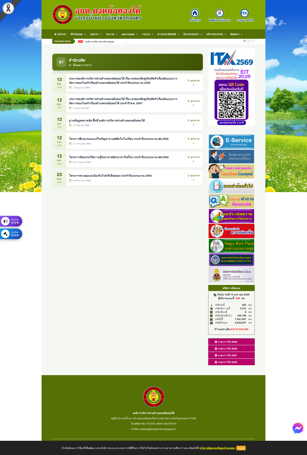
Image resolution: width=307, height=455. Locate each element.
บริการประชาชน (214, 34)
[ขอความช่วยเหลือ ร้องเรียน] (231, 171)
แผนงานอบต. (128, 34)
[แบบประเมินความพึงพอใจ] (231, 215)
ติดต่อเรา (234, 34)
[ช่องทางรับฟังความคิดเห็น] (231, 230)
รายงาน (146, 34)
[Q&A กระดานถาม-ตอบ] (231, 200)
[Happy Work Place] (231, 245)
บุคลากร (94, 34)
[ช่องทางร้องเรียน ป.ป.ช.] (231, 274)
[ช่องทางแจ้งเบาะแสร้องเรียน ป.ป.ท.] (231, 259)
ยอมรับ (241, 448)
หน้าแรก (61, 34)
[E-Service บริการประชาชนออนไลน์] (231, 141)
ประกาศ (110, 34)
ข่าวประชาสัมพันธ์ (166, 34)
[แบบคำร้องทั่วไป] (231, 185)
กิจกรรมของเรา (191, 34)
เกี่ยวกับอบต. (76, 34)
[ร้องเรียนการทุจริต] (231, 156)
